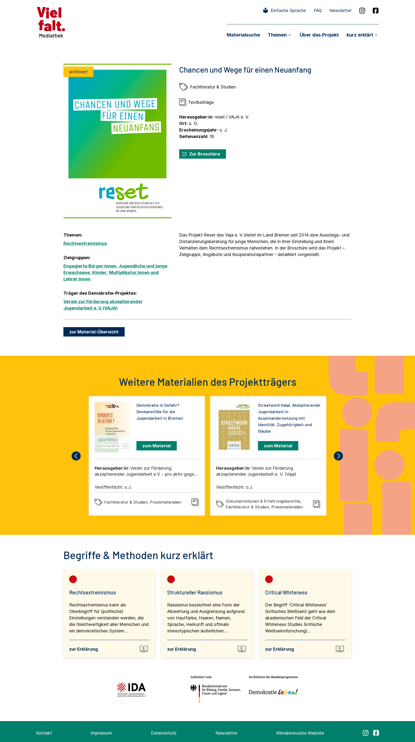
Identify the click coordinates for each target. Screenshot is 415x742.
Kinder (99, 272)
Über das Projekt (319, 35)
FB (375, 10)
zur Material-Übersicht (94, 331)
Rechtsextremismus (85, 243)
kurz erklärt (360, 35)
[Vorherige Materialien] (76, 456)
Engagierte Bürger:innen (89, 265)
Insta (362, 10)
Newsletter (341, 10)
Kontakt (44, 733)
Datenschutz (164, 733)
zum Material (156, 445)
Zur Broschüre (204, 153)
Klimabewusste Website (300, 733)
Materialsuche (243, 35)
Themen (277, 35)
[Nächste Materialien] (338, 456)
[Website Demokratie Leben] (272, 689)
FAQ (318, 10)
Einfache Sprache (288, 10)
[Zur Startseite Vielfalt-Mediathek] (51, 21)
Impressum (101, 733)
